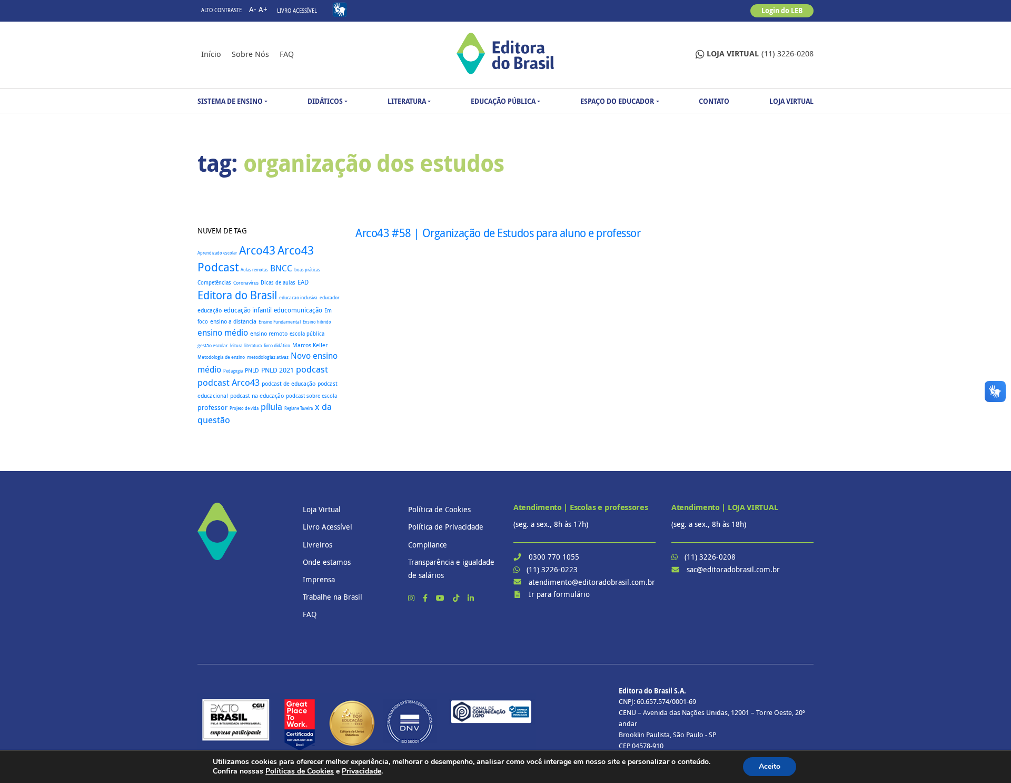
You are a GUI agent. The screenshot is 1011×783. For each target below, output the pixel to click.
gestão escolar (212, 345)
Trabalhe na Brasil (332, 597)
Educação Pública (503, 101)
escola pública (307, 333)
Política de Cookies (439, 509)
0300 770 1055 (554, 557)
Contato (714, 101)
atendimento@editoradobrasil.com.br (592, 582)
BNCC (281, 268)
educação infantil (248, 310)
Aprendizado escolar (217, 253)
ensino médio (222, 332)
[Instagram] (412, 598)
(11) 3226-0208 (760, 53)
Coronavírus (246, 282)
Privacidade (361, 771)
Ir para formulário (559, 594)
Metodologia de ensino (221, 357)
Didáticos (325, 101)
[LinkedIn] (471, 598)
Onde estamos (327, 562)
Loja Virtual (791, 101)
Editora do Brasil (237, 295)
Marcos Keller (310, 345)
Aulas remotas (254, 269)
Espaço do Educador (617, 101)
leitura (236, 345)
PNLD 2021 (277, 370)
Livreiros (317, 545)
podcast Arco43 (228, 382)
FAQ (287, 53)
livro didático (277, 345)
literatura (253, 345)
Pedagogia (233, 371)
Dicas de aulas (278, 282)
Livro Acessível (297, 10)
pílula (271, 407)
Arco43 (257, 250)
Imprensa (319, 579)
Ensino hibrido (317, 322)
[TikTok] (457, 598)
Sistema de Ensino (230, 101)
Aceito (769, 766)
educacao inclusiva (298, 298)
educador (330, 298)
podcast (312, 369)
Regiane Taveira (298, 408)
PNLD (252, 370)
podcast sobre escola (311, 395)
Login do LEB (781, 10)
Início (211, 53)
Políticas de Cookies (299, 771)
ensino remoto (269, 333)
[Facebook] (426, 598)
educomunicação (298, 310)
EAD (303, 282)
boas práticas (307, 269)
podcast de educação (288, 383)
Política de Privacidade (445, 527)
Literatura (407, 101)
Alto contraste (221, 10)
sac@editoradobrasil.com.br (733, 569)
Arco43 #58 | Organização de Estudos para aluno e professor (498, 233)
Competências (214, 282)
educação (209, 310)
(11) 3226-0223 (552, 569)
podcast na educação (257, 395)
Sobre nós (250, 53)
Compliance (427, 545)
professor (212, 407)
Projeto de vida (244, 408)
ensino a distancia (233, 321)
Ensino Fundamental (280, 322)
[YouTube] (441, 598)
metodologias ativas (268, 357)
